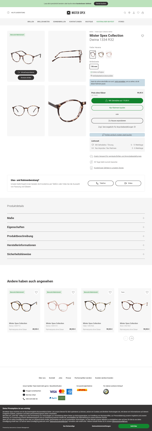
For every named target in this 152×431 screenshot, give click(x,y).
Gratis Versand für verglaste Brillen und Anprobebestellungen (118, 156)
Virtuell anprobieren (27, 72)
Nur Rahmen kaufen (117, 108)
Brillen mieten (43, 22)
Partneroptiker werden (83, 378)
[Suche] (125, 13)
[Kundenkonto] (134, 12)
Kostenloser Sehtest (105, 22)
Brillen (31, 22)
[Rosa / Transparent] (109, 55)
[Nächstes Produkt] (131, 338)
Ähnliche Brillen (26, 78)
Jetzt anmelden (120, 81)
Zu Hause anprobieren (117, 121)
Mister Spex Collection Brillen (103, 32)
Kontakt (52, 378)
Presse (68, 378)
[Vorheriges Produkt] (126, 338)
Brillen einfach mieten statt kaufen (118, 135)
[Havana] (93, 55)
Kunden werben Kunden (104, 378)
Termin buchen (101, 3)
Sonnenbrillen (59, 22)
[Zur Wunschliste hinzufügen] (142, 36)
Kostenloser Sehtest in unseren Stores (109, 168)
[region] (76, 312)
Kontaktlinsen (75, 22)
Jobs (60, 378)
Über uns (42, 378)
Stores (121, 22)
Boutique (89, 22)
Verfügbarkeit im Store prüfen (102, 76)
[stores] (129, 12)
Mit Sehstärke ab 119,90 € (119, 101)
